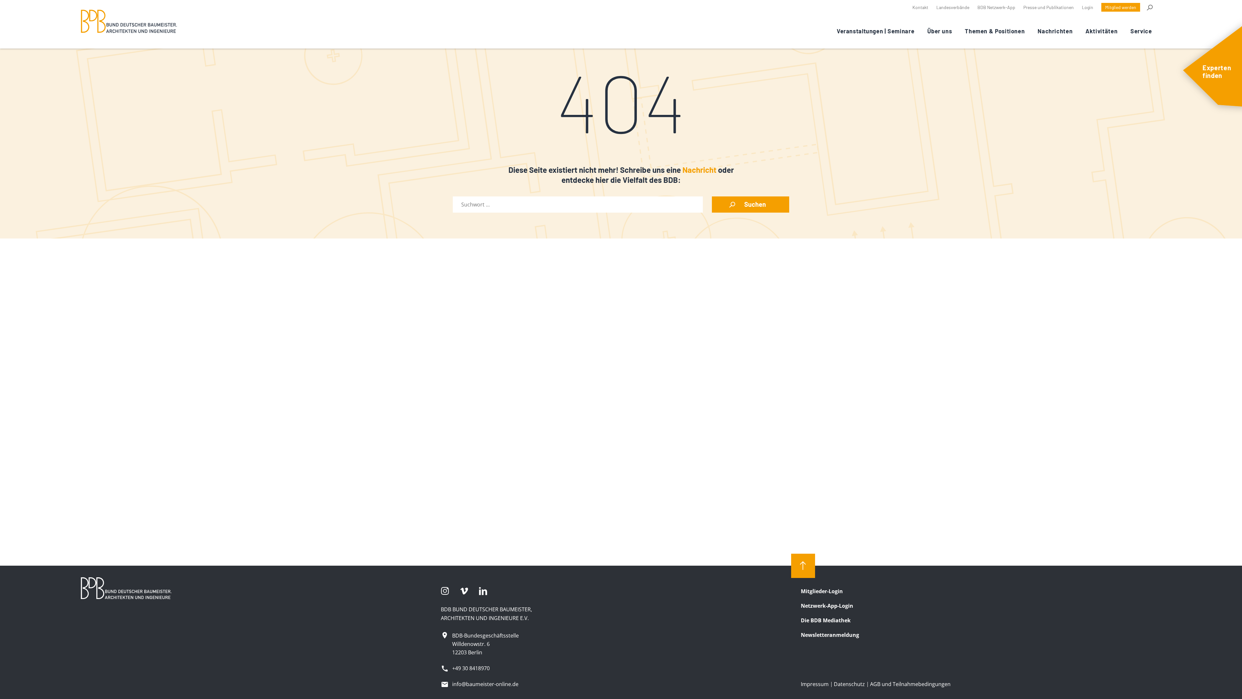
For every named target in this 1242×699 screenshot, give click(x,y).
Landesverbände (952, 7)
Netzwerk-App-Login (827, 605)
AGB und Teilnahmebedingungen (910, 684)
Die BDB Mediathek (826, 620)
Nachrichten (1055, 31)
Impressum (815, 684)
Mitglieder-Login (822, 591)
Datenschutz (849, 684)
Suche (1149, 7)
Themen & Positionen (995, 31)
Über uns (939, 31)
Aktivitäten (1101, 31)
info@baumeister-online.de (485, 684)
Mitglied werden (1120, 7)
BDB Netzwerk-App (996, 7)
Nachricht (699, 169)
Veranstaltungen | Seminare (875, 31)
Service (1141, 31)
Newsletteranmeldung (830, 634)
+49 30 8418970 (471, 668)
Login (1087, 7)
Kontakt (920, 7)
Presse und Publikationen (1048, 7)
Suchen (755, 204)
